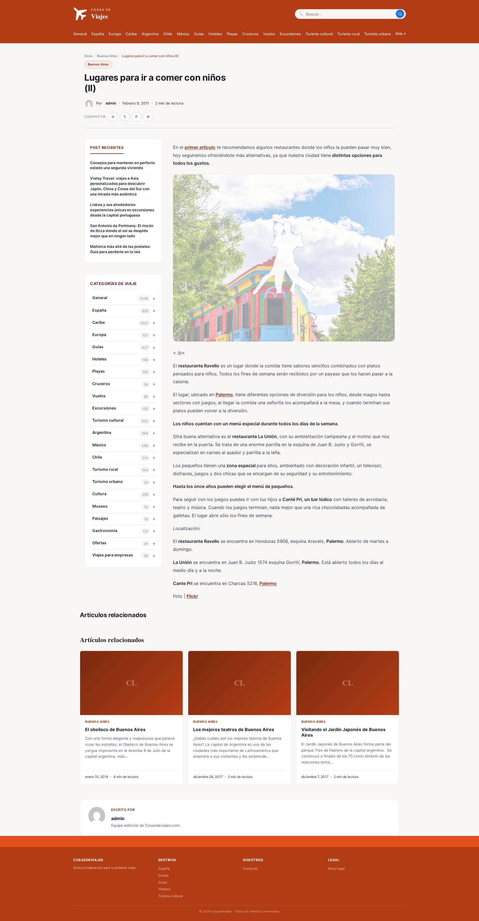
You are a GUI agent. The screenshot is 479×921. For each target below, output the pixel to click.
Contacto (250, 868)
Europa (115, 34)
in (113, 117)
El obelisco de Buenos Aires (115, 729)
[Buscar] (400, 14)
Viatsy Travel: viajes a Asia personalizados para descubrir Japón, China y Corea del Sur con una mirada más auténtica (119, 186)
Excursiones (290, 34)
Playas (232, 34)
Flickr (192, 596)
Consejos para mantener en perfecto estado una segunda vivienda (122, 165)
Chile (167, 34)
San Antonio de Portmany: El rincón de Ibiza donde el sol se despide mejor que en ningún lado (121, 230)
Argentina (150, 34)
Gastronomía (104, 530)
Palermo (224, 394)
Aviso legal (336, 868)
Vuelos (269, 34)
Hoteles (215, 34)
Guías (199, 34)
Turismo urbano (377, 34)
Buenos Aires (107, 56)
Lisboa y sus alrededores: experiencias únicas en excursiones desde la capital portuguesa (122, 209)
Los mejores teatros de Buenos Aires (233, 729)
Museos (100, 506)
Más (401, 33)
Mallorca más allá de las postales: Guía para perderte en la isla (120, 249)
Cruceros (250, 34)
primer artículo (200, 147)
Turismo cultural (319, 34)
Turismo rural (348, 34)
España (97, 34)
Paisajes (100, 518)
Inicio (88, 56)
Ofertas (99, 542)
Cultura (99, 493)
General (80, 34)
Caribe (131, 34)
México (183, 34)
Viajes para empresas (112, 555)
